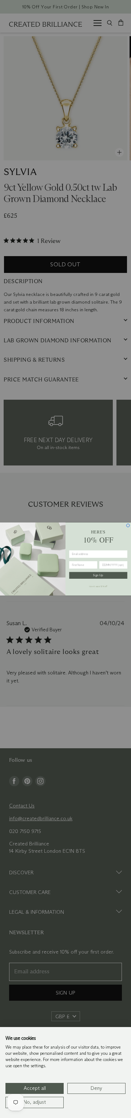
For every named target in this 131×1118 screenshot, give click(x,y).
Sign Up (98, 575)
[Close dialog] (128, 525)
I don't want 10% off (98, 586)
